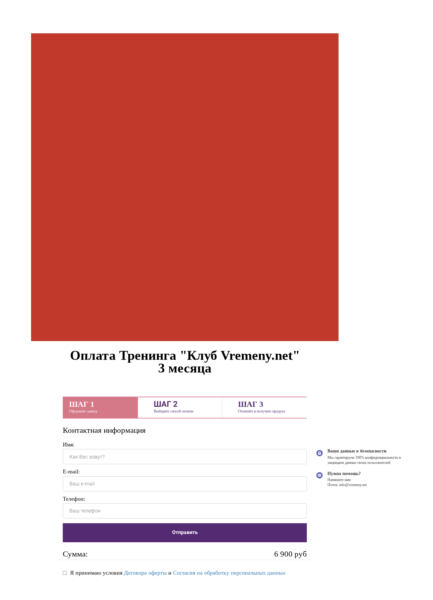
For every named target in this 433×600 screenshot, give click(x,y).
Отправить (185, 532)
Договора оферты (145, 573)
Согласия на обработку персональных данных (229, 573)
